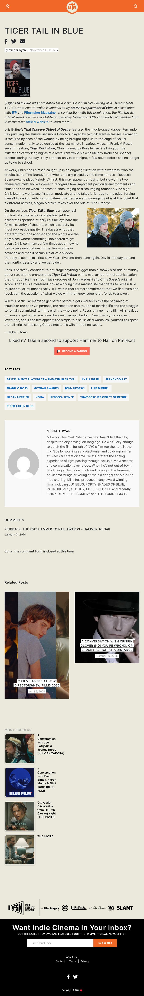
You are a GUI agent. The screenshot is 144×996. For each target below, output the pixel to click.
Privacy (85, 961)
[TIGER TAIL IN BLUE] (25, 463)
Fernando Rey (116, 379)
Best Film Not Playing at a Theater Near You (41, 379)
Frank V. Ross (17, 388)
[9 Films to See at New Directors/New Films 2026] (37, 645)
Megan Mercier (18, 397)
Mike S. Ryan (18, 50)
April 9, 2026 (37, 691)
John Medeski (75, 388)
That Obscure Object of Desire (103, 397)
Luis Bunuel (100, 388)
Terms (72, 961)
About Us (71, 956)
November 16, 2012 (43, 50)
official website (37, 122)
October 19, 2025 (107, 655)
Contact (60, 961)
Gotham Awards (46, 388)
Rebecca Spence (62, 397)
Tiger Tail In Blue (20, 406)
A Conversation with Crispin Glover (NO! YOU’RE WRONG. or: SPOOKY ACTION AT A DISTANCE (107, 646)
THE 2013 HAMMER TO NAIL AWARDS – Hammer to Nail (67, 529)
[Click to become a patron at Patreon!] (72, 351)
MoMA (39, 397)
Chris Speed (90, 379)
